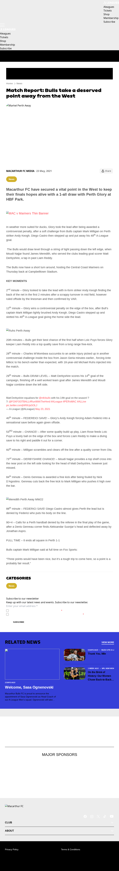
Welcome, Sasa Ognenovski (29, 687)
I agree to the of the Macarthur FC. (36, 610)
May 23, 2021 (42, 409)
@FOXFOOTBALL (19, 401)
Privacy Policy (31, 610)
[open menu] (2, 25)
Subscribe (18, 622)
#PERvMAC (69, 401)
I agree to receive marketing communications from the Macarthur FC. (47, 614)
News (19, 83)
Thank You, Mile (97, 653)
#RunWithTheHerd (39, 401)
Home (9, 83)
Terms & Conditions (70, 849)
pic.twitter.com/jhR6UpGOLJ (21, 405)
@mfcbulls (45, 398)
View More (107, 642)
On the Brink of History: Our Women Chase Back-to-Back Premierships (99, 676)
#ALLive (81, 401)
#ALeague (56, 401)
